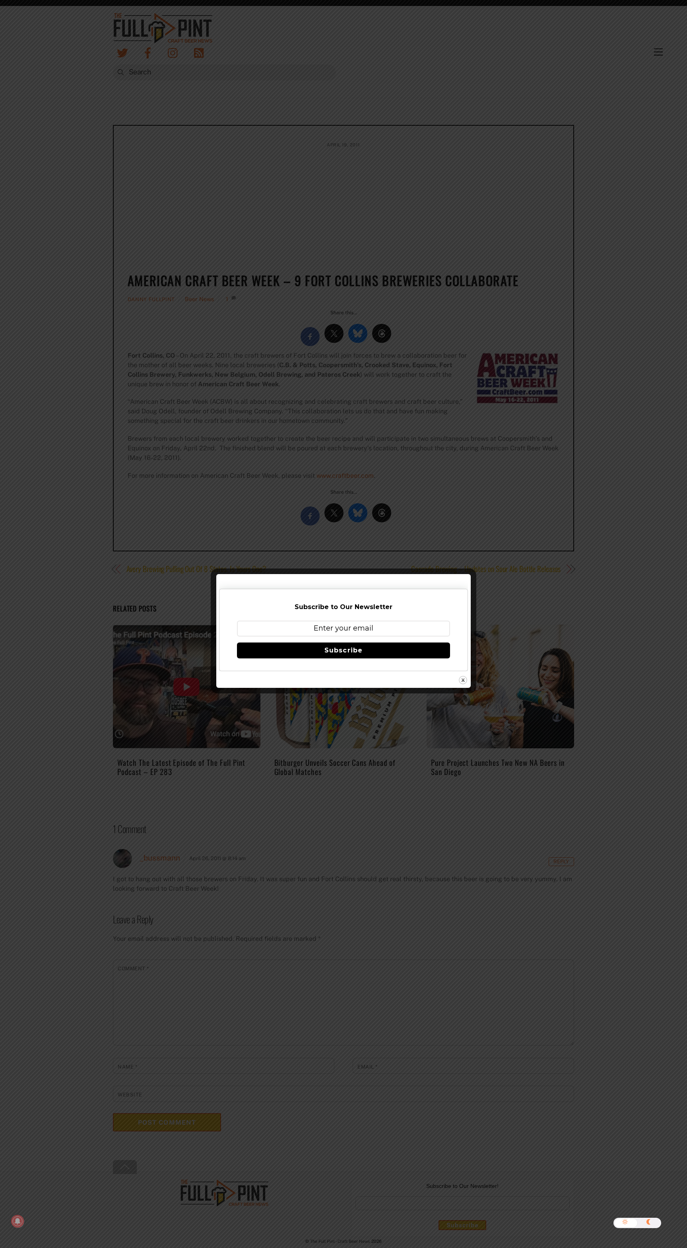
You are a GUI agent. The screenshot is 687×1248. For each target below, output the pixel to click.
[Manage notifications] (17, 1221)
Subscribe (343, 650)
